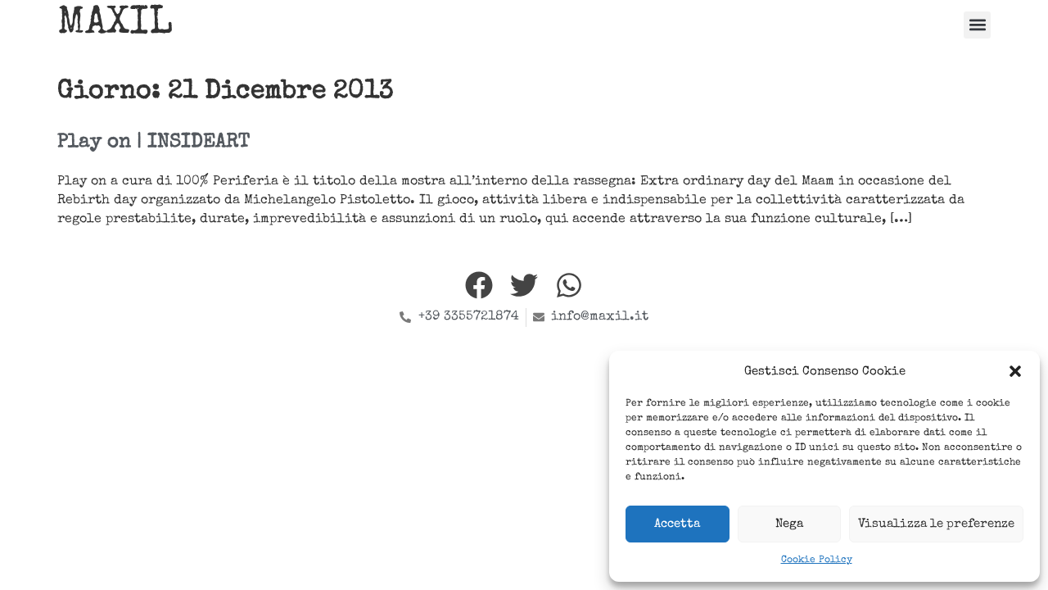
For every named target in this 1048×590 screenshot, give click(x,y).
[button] (1015, 371)
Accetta (677, 524)
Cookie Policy (816, 560)
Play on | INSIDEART (153, 142)
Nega (789, 524)
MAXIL (115, 24)
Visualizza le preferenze (936, 524)
